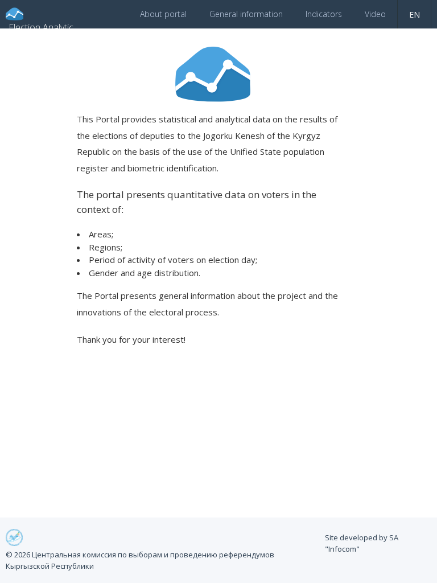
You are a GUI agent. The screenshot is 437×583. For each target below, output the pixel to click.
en (414, 14)
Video (375, 14)
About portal (163, 14)
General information (246, 14)
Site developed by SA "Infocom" (361, 543)
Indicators (324, 14)
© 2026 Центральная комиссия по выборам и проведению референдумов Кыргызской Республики (140, 560)
